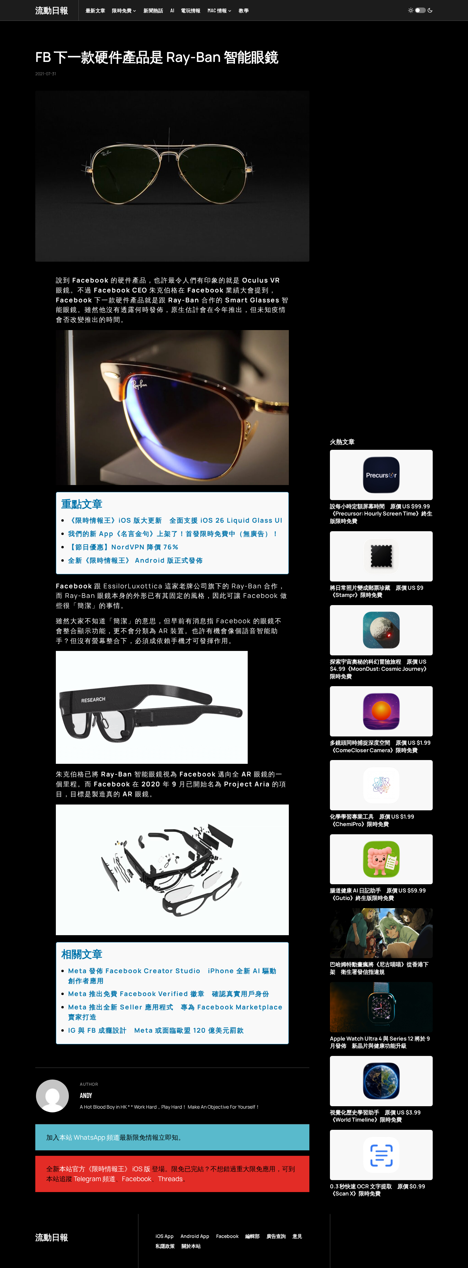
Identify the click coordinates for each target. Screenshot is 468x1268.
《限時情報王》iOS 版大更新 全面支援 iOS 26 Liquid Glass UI (175, 520)
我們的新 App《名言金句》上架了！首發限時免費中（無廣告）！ (173, 533)
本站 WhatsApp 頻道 (89, 1137)
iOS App (165, 1236)
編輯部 (252, 1236)
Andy (86, 1095)
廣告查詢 (276, 1236)
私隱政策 (165, 1246)
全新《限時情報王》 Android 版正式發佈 (135, 560)
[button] (420, 10)
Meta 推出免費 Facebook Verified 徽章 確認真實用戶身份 (169, 993)
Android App (195, 1236)
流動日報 (51, 10)
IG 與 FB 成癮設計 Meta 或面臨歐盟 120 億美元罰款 (156, 1030)
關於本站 (191, 1246)
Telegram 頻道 (94, 1178)
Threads (170, 1178)
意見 (297, 1236)
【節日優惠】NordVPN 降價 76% (123, 547)
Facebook (136, 1178)
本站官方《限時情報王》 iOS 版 (104, 1168)
